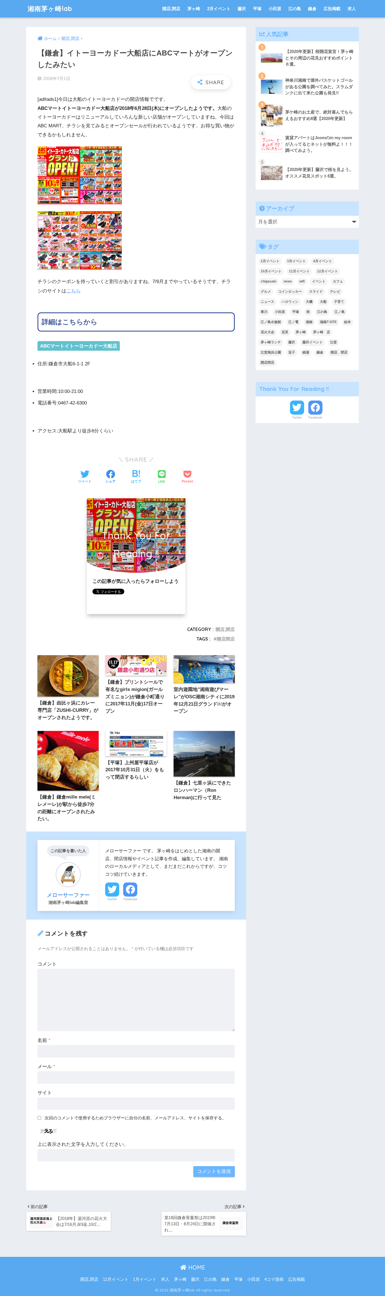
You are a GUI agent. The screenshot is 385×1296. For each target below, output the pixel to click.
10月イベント (271, 271)
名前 (43, 1040)
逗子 (291, 352)
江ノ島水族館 (271, 322)
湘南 (309, 322)
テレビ (335, 292)
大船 (323, 302)
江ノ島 (340, 312)
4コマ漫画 (274, 1279)
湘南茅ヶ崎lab (50, 9)
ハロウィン (290, 302)
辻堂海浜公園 (271, 352)
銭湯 (305, 352)
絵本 (347, 322)
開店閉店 (226, 639)
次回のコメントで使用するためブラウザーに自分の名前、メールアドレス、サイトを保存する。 (135, 1117)
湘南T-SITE (328, 322)
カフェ (338, 281)
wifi (302, 281)
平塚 (257, 8)
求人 (352, 8)
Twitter (112, 899)
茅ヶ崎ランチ (271, 342)
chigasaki (268, 281)
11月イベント (299, 271)
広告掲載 (332, 8)
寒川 (264, 312)
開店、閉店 (339, 352)
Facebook (130, 899)
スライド (316, 292)
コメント (47, 964)
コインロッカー (290, 292)
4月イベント (322, 261)
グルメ (266, 292)
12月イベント (327, 271)
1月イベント (144, 1279)
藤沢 (242, 8)
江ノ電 (293, 322)
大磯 (309, 302)
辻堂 (333, 342)
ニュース (267, 302)
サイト (44, 1092)
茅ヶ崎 (193, 8)
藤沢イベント (312, 342)
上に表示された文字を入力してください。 (83, 1144)
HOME (196, 1267)
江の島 (294, 8)
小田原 (275, 8)
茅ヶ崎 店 (321, 332)
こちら (73, 291)
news (288, 281)
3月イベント (296, 261)
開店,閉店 (171, 8)
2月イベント (219, 8)
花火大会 (267, 332)
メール (46, 1066)
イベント (319, 281)
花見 (285, 332)
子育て (339, 302)
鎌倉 (312, 8)
